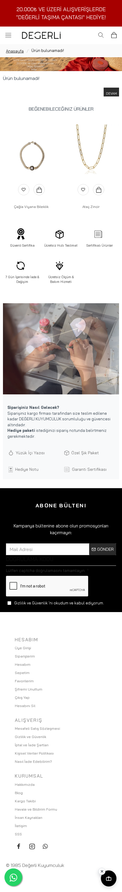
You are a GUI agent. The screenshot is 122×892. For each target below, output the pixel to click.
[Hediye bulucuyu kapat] (101, 871)
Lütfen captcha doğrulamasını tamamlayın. (46, 570)
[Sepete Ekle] (39, 189)
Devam (111, 93)
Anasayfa (15, 51)
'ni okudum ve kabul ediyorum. (59, 603)
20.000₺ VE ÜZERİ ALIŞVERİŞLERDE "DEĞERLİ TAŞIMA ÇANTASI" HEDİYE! (61, 13)
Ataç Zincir (90, 206)
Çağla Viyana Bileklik (31, 206)
